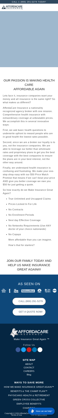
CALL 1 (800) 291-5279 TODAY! (29, 2)
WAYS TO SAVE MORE (29, 382)
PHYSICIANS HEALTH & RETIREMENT (29, 395)
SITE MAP (29, 360)
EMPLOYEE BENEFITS (29, 404)
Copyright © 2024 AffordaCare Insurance (22, 413)
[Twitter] (23, 349)
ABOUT (29, 364)
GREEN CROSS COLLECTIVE (29, 399)
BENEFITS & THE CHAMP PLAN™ (29, 391)
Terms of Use (16, 415)
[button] (54, 7)
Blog (29, 374)
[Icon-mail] (40, 349)
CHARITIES (29, 408)
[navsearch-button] (25, 7)
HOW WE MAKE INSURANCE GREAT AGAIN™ (29, 387)
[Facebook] (18, 349)
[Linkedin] (34, 349)
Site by (39, 415)
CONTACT (29, 367)
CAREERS (29, 371)
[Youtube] (29, 349)
